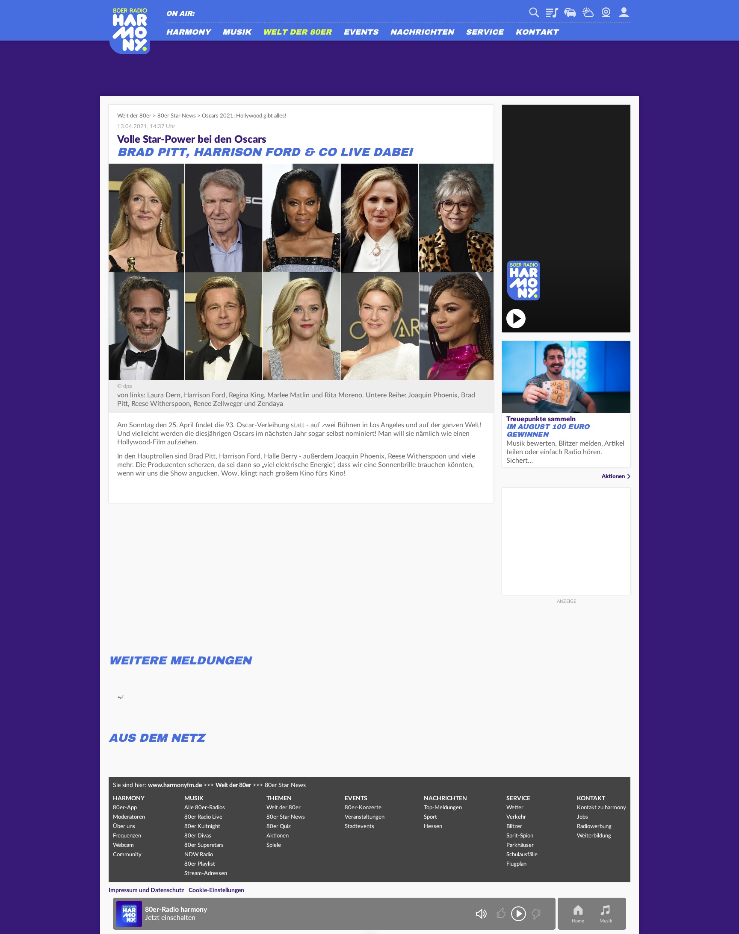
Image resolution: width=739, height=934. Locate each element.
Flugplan (516, 864)
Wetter (588, 9)
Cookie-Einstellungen (216, 890)
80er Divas (197, 836)
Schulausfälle (522, 855)
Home (578, 921)
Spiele (273, 845)
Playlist (552, 9)
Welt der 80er (297, 32)
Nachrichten (422, 32)
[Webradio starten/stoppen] (518, 913)
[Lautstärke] (480, 913)
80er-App (125, 808)
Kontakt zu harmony (601, 808)
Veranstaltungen (364, 817)
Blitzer (514, 826)
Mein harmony (624, 9)
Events (360, 32)
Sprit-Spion (519, 836)
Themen (279, 799)
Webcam (606, 9)
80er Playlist (199, 864)
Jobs (582, 817)
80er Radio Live (203, 817)
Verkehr (570, 9)
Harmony (188, 32)
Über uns (124, 826)
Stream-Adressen (205, 873)
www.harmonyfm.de (175, 785)
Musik (236, 32)
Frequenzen (127, 836)
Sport (430, 817)
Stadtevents (359, 826)
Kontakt (536, 32)
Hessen (433, 826)
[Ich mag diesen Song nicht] (535, 913)
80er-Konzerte (363, 808)
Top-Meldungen (443, 808)
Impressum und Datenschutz (146, 890)
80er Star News (176, 116)
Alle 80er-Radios (204, 808)
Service (484, 32)
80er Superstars (204, 845)
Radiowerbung (594, 826)
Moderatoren (129, 817)
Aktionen (613, 476)
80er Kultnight (202, 826)
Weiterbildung (594, 836)
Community (127, 855)
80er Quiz (278, 826)
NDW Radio (198, 855)
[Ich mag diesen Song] (501, 913)
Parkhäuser (520, 845)
